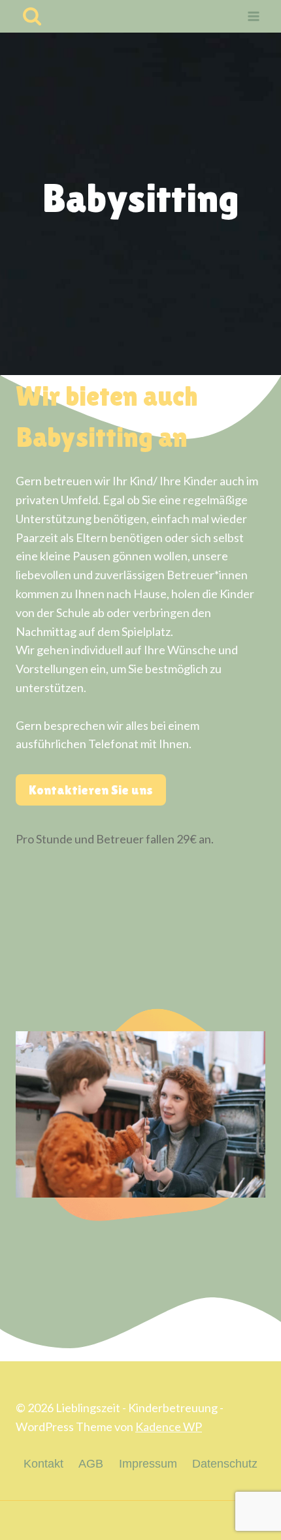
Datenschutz (224, 1463)
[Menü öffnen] (253, 17)
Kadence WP (168, 1426)
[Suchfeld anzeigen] (32, 16)
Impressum (148, 1463)
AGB (90, 1463)
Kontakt (43, 1463)
